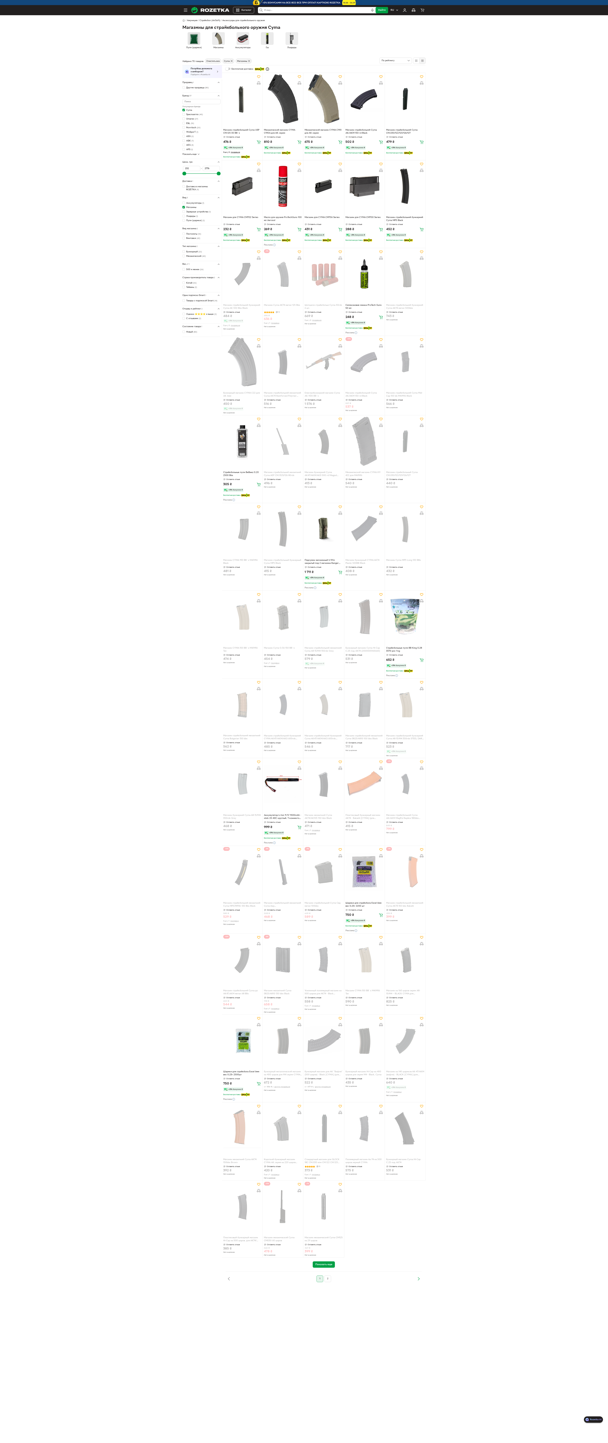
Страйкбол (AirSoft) (210, 20)
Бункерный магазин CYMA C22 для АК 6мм (241, 394)
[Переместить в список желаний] (258, 76)
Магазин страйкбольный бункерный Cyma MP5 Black (282, 561)
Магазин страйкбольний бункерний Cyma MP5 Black (404, 218)
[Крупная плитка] (416, 61)
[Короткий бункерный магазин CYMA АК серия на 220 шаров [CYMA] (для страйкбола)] (283, 1128)
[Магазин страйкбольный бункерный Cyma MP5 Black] (283, 529)
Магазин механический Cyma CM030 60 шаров (279, 1239)
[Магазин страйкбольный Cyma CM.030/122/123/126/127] (405, 441)
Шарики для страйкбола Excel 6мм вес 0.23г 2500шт (241, 1073)
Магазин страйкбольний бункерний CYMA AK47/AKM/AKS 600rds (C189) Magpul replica (282, 738)
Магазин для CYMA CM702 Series (240, 217)
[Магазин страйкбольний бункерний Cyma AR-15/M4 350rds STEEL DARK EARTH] (405, 704)
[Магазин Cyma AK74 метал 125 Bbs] (283, 274)
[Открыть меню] (185, 10)
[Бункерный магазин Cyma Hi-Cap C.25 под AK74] (405, 1128)
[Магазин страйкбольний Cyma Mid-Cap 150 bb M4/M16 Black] (405, 362)
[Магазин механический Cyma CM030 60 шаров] (283, 1206)
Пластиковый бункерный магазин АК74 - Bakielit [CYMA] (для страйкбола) (362, 817)
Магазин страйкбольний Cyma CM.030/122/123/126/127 (402, 131)
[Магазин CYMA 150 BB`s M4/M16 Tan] (242, 616)
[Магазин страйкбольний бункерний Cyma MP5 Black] (405, 186)
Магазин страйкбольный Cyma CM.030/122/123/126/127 (402, 473)
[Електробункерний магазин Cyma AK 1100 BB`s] (324, 362)
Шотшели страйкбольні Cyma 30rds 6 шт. (323, 306)
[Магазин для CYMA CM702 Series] (242, 186)
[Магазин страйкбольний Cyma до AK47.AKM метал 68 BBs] (242, 959)
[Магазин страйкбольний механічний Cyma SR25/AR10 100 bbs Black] (364, 704)
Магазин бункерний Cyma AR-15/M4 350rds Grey (242, 816)
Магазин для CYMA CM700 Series (363, 217)
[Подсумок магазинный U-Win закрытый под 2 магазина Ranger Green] (324, 529)
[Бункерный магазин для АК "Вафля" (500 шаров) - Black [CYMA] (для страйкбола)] (324, 1040)
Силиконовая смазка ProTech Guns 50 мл (363, 306)
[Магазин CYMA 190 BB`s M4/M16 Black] (242, 529)
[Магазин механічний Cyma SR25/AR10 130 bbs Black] (283, 959)
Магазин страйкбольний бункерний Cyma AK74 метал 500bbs (404, 306)
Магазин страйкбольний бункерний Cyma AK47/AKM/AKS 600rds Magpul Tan (323, 738)
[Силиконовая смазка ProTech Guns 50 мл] (364, 274)
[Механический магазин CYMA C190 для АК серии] (324, 99)
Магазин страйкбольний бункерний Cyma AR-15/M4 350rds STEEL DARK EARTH (405, 738)
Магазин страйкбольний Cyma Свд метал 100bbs (323, 904)
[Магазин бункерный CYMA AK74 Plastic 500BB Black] (364, 529)
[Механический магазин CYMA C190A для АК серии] (283, 99)
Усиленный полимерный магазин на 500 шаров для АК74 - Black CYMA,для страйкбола (323, 992)
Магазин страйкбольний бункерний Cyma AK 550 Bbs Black (241, 306)
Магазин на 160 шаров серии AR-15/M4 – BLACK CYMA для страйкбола (403, 992)
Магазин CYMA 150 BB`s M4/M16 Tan (240, 649)
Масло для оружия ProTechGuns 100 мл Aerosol (283, 218)
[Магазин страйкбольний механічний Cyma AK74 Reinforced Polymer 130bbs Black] (283, 362)
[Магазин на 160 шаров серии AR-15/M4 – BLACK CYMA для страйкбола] (405, 959)
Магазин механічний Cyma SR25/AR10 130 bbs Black (277, 992)
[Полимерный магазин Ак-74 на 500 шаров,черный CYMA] (364, 1128)
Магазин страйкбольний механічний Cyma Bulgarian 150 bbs (241, 737)
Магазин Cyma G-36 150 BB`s (279, 648)
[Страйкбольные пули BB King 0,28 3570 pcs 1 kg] (405, 616)
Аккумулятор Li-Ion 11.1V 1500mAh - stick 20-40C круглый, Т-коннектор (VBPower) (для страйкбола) (282, 817)
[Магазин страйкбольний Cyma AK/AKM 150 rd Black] (364, 99)
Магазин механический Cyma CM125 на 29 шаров (324, 1239)
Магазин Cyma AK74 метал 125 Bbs (282, 305)
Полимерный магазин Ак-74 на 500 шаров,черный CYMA (363, 1161)
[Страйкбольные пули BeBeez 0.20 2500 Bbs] (242, 441)
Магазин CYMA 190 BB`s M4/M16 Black (240, 561)
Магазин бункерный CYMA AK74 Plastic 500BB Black (362, 561)
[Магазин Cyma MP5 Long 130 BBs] (405, 529)
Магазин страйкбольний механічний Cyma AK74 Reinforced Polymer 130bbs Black (282, 395)
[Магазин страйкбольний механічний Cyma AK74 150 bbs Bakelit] (405, 871)
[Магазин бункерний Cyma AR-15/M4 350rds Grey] (242, 784)
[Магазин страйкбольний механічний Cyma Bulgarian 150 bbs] (242, 704)
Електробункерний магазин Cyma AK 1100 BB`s (322, 394)
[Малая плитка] (422, 61)
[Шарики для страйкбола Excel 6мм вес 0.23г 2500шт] (242, 1040)
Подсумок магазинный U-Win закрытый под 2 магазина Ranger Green (322, 562)
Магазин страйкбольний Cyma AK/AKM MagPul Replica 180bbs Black (402, 817)
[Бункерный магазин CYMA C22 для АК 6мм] (242, 362)
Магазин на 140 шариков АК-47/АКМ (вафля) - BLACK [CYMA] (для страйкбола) (405, 1073)
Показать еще (189, 154)
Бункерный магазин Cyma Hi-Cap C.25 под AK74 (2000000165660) (362, 649)
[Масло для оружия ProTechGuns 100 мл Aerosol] (283, 186)
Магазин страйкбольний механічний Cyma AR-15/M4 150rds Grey (323, 649)
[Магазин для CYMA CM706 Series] (324, 186)
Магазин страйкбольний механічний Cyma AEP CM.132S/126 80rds (282, 473)
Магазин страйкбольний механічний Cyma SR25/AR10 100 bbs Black (364, 737)
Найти (382, 10)
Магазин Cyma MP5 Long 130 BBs (403, 560)
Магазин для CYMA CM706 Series (322, 217)
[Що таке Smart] (267, 69)
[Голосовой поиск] (372, 10)
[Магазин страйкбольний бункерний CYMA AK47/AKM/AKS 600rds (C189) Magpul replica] (283, 704)
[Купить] (258, 142)
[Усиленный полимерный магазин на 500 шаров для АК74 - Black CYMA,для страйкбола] (324, 959)
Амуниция (192, 20)
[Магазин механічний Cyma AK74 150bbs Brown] (242, 1128)
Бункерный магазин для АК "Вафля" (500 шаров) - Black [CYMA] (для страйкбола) (323, 1073)
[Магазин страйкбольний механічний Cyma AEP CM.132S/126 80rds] (283, 441)
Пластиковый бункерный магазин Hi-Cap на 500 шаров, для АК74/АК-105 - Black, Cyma (240, 1239)
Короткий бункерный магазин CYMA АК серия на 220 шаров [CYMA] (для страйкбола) (280, 1161)
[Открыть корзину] (422, 10)
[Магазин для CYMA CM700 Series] (364, 186)
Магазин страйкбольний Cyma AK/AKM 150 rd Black (361, 131)
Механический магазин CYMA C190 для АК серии (323, 131)
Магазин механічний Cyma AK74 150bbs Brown (239, 1161)
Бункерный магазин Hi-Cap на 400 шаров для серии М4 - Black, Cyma (363, 1073)
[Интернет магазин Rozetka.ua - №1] (210, 10)
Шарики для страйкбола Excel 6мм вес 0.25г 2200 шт (363, 904)
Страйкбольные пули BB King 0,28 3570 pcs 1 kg (404, 649)
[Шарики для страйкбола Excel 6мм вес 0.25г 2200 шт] (364, 871)
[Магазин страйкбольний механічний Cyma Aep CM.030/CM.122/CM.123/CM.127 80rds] (283, 871)
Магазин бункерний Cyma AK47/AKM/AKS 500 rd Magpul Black (321, 474)
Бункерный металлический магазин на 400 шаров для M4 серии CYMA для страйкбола (282, 1073)
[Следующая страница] (418, 1279)
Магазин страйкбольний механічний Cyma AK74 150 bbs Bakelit (404, 904)
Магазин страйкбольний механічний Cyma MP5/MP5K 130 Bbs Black (241, 904)
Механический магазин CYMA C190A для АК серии (279, 131)
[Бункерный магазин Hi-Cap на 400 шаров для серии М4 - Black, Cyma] (364, 1040)
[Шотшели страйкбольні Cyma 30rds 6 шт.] (324, 274)
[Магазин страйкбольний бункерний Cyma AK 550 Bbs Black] (242, 274)
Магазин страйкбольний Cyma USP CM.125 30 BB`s (241, 131)
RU (392, 10)
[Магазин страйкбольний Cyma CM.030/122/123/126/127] (405, 99)
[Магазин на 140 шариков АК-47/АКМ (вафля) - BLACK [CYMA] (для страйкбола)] (405, 1040)
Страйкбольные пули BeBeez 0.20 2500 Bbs (241, 473)
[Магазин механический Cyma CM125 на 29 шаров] (324, 1206)
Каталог (246, 10)
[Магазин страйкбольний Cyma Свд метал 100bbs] (324, 871)
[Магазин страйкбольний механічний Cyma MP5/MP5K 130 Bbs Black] (242, 871)
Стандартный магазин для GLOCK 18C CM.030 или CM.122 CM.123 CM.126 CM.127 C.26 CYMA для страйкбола (322, 1161)
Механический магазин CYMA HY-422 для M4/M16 (363, 473)
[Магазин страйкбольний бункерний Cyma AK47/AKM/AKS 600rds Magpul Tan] (324, 704)
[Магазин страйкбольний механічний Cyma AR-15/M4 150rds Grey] (324, 616)
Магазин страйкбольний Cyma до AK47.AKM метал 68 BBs (240, 992)
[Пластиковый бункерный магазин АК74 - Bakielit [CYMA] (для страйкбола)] (364, 784)
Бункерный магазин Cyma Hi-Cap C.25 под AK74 (403, 1161)
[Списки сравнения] (413, 10)
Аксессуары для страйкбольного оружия (243, 20)
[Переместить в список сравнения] (258, 83)
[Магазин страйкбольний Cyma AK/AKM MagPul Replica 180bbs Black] (405, 784)
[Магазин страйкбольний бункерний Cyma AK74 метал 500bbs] (405, 274)
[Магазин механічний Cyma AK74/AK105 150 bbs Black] (324, 784)
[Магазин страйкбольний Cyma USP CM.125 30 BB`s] (242, 99)
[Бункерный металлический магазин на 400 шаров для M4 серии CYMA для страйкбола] (283, 1040)
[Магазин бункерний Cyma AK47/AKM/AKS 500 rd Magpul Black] (324, 441)
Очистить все (213, 61)
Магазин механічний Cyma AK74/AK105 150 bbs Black (318, 816)
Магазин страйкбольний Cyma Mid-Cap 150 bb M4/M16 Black (404, 394)
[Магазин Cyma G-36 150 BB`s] (283, 616)
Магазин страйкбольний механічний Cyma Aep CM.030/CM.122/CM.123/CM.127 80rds (282, 905)
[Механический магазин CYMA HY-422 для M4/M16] (364, 441)
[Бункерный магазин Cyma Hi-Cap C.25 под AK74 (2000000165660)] (364, 616)
